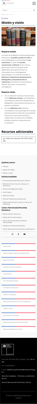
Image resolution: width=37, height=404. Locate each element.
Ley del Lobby (7, 246)
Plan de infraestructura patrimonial (14, 199)
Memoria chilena (8, 195)
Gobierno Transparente (9, 294)
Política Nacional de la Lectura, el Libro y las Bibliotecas (17, 203)
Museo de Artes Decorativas (12, 217)
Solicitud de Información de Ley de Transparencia (17, 301)
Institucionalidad (9, 176)
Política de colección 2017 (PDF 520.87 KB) (18, 139)
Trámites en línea (8, 308)
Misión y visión (8, 173)
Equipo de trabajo (9, 170)
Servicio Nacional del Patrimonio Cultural (16, 180)
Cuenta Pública (7, 274)
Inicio (3, 14)
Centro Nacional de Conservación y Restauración (19, 229)
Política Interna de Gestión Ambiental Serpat (15, 322)
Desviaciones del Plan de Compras (12, 329)
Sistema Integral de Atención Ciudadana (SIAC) (16, 253)
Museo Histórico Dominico (11, 214)
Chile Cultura (7, 192)
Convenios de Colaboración (10, 288)
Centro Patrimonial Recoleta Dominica (14, 208)
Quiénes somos (8, 162)
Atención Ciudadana (9, 376)
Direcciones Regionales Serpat (13, 189)
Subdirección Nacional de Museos (14, 226)
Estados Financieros (8, 260)
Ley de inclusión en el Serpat (11, 315)
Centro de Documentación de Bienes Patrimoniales (15, 221)
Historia (5, 166)
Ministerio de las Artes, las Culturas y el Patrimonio (16, 185)
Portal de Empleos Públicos (10, 281)
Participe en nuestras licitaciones (12, 267)
